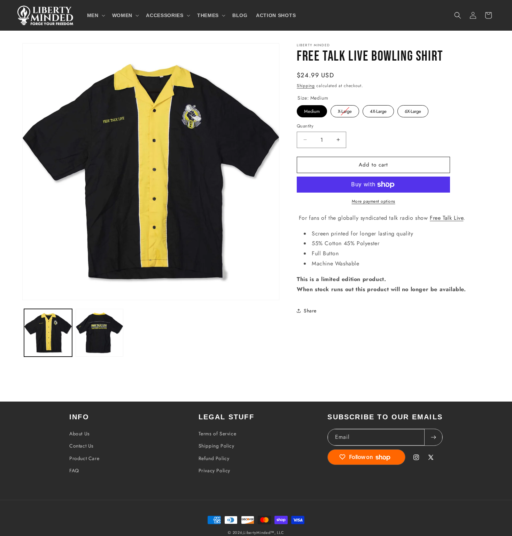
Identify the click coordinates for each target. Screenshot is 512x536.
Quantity (305, 126)
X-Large (344, 110)
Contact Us (81, 445)
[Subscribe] (433, 437)
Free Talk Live (446, 218)
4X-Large (378, 110)
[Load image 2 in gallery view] (100, 333)
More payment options (373, 201)
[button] (95, 15)
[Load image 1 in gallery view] (48, 333)
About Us (79, 433)
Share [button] (310, 310)
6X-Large (413, 110)
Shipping (306, 86)
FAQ (74, 470)
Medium (312, 110)
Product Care (84, 458)
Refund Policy (214, 458)
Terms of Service (217, 433)
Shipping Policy (216, 445)
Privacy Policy (214, 470)
